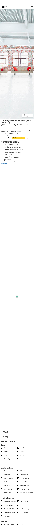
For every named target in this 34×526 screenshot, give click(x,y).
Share (9, 138)
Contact (3, 138)
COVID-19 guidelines (18, 138)
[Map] (17, 296)
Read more (4, 163)
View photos (28, 116)
